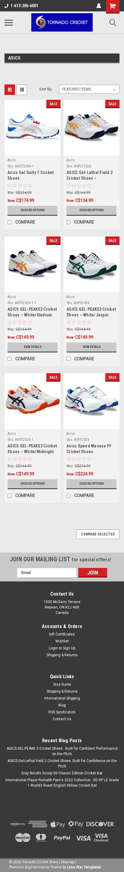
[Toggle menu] (9, 22)
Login (53, 648)
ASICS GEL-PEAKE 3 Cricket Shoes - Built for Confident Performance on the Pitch (62, 751)
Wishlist (62, 641)
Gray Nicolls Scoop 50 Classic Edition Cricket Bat (62, 773)
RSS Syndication (62, 712)
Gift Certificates (62, 634)
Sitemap (67, 862)
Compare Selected (98, 534)
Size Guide (62, 684)
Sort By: (45, 89)
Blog (62, 705)
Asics (12, 160)
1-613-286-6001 (24, 5)
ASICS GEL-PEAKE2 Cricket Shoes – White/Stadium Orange (32, 315)
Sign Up (69, 648)
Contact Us (62, 719)
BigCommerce (37, 867)
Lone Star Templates (84, 867)
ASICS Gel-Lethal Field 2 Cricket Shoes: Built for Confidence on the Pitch (62, 763)
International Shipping (62, 698)
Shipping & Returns (62, 655)
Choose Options (32, 210)
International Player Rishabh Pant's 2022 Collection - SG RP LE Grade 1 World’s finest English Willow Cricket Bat (62, 783)
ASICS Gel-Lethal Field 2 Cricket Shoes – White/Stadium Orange (90, 178)
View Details (33, 347)
